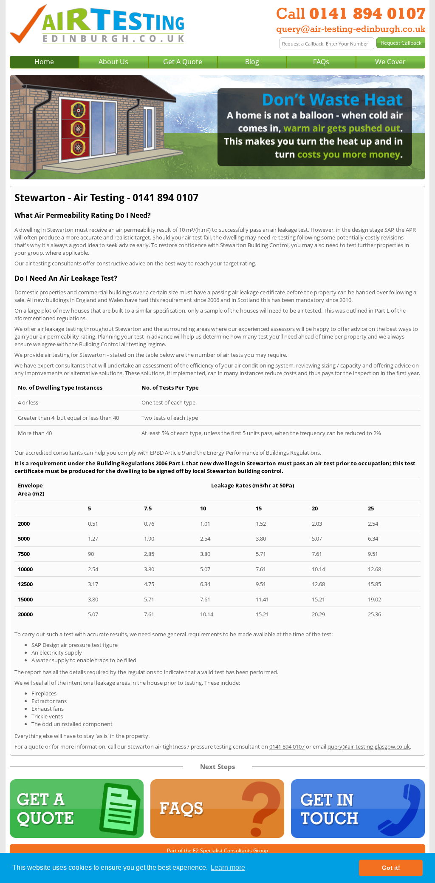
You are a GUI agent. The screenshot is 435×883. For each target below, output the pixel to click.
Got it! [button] (391, 867)
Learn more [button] (228, 867)
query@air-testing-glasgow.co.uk (369, 746)
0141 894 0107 (287, 746)
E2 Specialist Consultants (222, 850)
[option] (217, 127)
